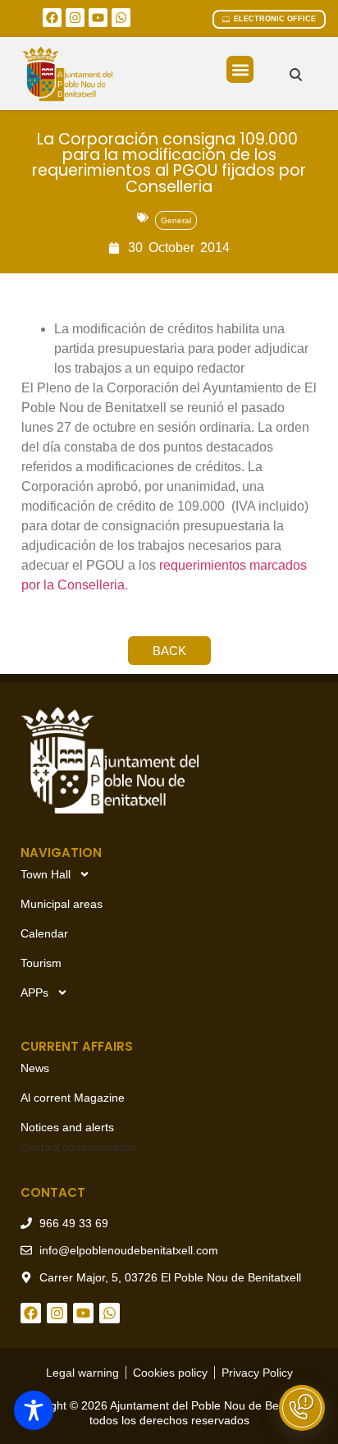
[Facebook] (52, 17)
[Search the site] (295, 74)
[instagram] (75, 17)
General (176, 220)
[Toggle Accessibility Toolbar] (33, 1410)
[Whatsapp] (121, 17)
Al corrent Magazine (73, 1097)
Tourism (41, 963)
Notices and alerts (67, 1127)
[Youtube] (98, 17)
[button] (240, 69)
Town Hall (46, 874)
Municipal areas (62, 903)
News (35, 1068)
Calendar (44, 933)
